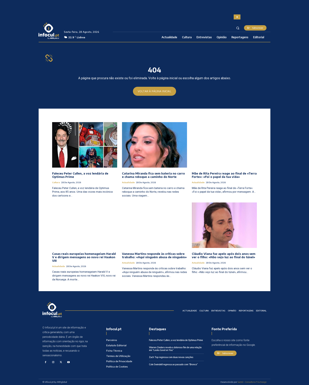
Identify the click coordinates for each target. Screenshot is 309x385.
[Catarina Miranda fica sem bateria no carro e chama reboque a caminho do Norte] (154, 145)
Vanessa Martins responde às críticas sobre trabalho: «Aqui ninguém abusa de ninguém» (154, 255)
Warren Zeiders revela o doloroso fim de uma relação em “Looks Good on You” (175, 348)
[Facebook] (45, 362)
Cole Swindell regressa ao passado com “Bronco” (173, 364)
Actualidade (128, 182)
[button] (238, 28)
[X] (61, 362)
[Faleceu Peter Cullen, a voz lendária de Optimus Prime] (84, 145)
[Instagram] (53, 362)
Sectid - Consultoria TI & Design (252, 382)
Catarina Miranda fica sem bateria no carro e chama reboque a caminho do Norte (153, 175)
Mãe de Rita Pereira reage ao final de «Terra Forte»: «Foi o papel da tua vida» (224, 175)
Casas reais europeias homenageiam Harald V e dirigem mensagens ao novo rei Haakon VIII (84, 257)
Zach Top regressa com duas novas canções (171, 357)
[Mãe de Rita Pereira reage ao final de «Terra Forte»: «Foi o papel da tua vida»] (224, 145)
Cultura (56, 182)
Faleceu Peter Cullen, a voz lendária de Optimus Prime (80, 175)
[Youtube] (69, 362)
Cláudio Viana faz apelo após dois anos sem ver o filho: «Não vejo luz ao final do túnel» (223, 255)
